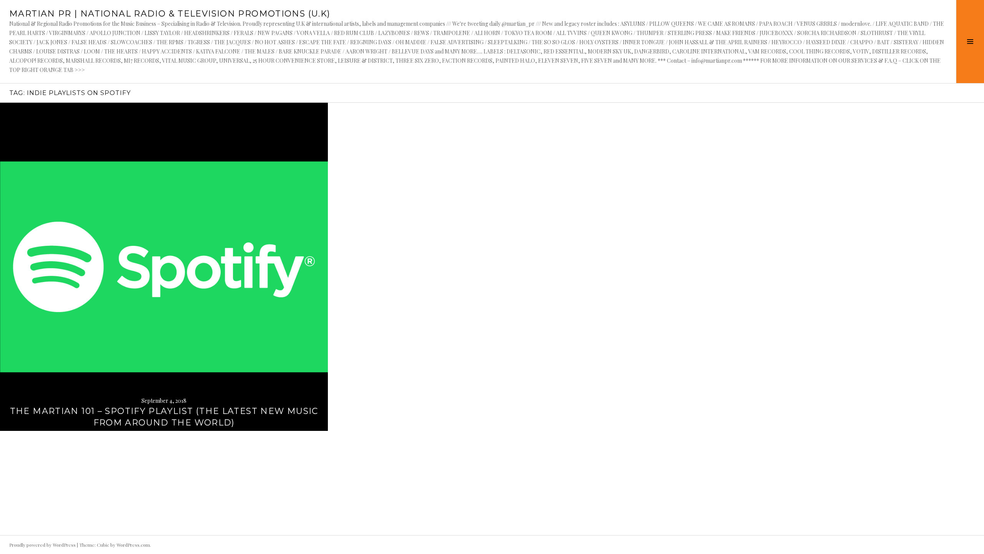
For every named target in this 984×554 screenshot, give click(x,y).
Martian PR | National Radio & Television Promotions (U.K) (169, 13)
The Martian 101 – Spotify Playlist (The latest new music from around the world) (164, 417)
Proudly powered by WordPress (42, 545)
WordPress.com (133, 545)
